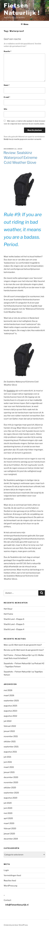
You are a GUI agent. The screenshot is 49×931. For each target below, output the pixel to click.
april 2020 (8, 818)
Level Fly (17, 539)
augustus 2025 (10, 706)
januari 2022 (9, 731)
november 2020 (11, 782)
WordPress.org (10, 886)
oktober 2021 (10, 741)
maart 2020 (9, 823)
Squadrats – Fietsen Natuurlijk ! (17, 663)
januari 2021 (9, 772)
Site (5, 109)
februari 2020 (10, 828)
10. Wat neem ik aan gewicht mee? (26, 645)
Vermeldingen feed (12, 875)
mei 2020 (8, 813)
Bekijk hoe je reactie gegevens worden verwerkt (22, 139)
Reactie (7, 51)
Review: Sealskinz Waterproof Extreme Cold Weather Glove (20, 158)
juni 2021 (8, 762)
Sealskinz (11, 391)
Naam (6, 85)
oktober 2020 (10, 787)
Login (6, 870)
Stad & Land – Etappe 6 (14, 619)
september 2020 (11, 793)
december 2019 (11, 839)
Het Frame (8, 614)
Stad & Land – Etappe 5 (14, 624)
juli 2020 (8, 803)
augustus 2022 (10, 716)
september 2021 (11, 747)
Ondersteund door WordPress (16, 925)
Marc (6, 645)
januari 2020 (9, 834)
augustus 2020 (10, 798)
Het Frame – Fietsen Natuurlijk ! (18, 655)
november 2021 (11, 736)
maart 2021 (9, 767)
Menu (25, 24)
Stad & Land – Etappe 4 (14, 629)
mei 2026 (8, 690)
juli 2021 (7, 757)
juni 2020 (8, 808)
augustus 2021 (10, 752)
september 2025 (11, 700)
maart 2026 (9, 695)
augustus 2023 (10, 711)
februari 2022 (10, 726)
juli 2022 (7, 721)
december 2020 (11, 777)
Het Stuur (8, 609)
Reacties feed (10, 880)
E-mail (7, 97)
